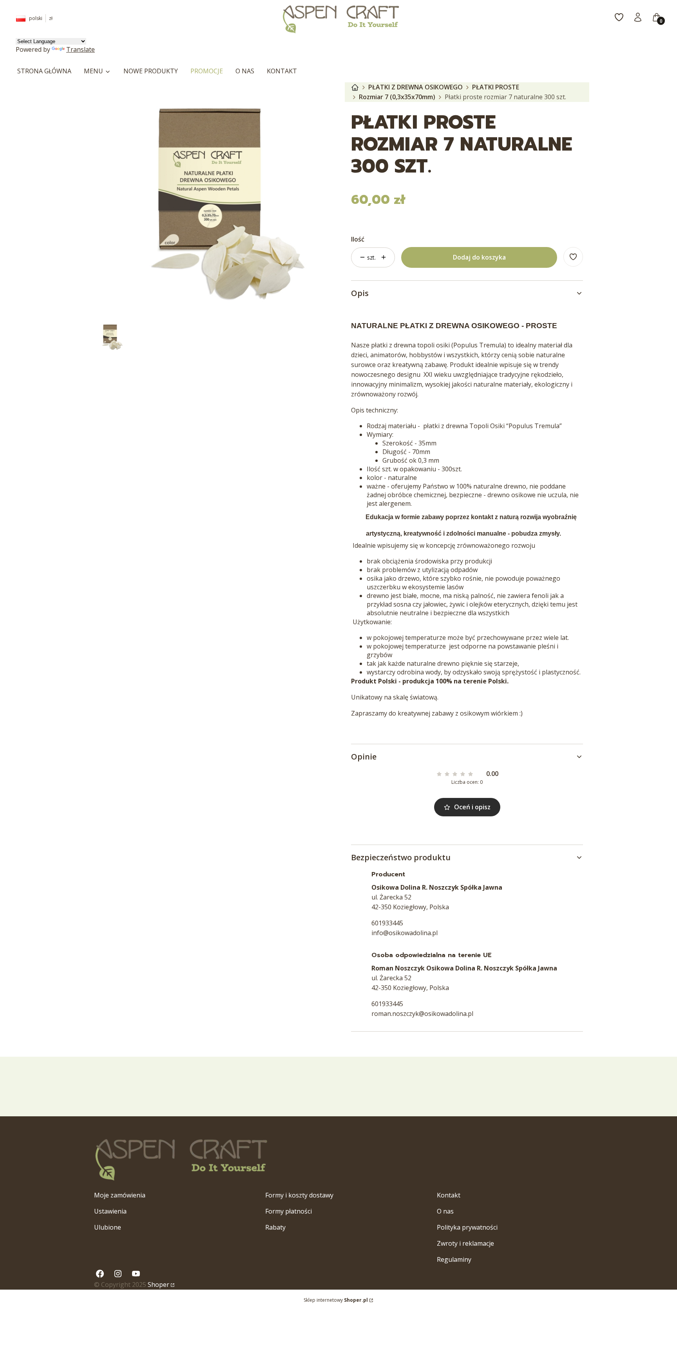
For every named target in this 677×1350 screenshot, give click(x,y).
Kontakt (448, 1195)
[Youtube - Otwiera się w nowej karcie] (136, 1274)
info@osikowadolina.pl (404, 932)
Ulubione (107, 1227)
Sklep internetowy (336, 1300)
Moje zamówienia (119, 1195)
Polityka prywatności (467, 1227)
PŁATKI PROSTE (495, 87)
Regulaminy (454, 1259)
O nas (445, 1211)
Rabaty (275, 1227)
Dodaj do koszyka (479, 257)
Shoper (158, 1284)
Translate (80, 49)
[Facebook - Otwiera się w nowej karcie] (100, 1274)
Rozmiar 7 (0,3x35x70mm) (397, 97)
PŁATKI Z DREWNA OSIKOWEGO (415, 87)
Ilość (357, 239)
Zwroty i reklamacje (465, 1243)
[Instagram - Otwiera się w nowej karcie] (118, 1274)
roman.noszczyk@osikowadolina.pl (422, 1013)
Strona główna (355, 87)
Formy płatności (288, 1211)
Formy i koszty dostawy (299, 1195)
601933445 (387, 923)
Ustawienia (110, 1211)
